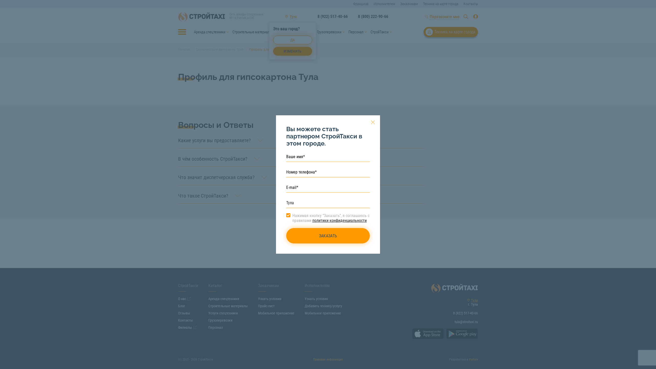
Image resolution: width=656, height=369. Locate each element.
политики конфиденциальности (339, 220)
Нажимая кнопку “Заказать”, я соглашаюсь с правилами (331, 218)
